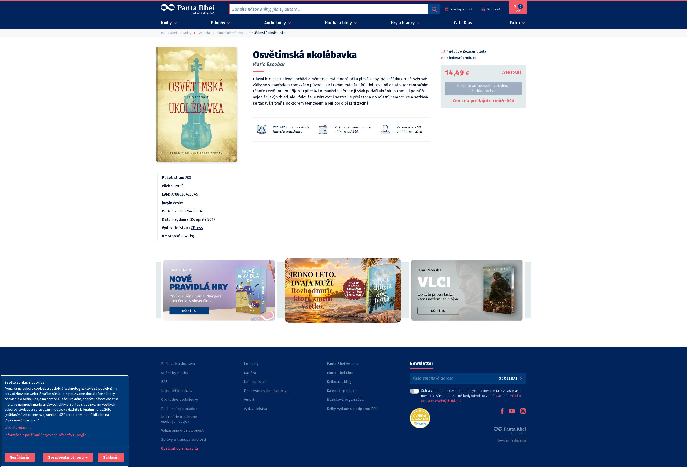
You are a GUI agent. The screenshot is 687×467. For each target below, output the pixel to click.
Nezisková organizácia (345, 399)
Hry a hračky (403, 22)
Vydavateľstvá (255, 408)
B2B (164, 381)
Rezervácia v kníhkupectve (266, 390)
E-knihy (218, 22)
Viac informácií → (18, 427)
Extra (515, 22)
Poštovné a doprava (178, 363)
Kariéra (250, 372)
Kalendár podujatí (342, 390)
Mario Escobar (269, 64)
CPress (197, 228)
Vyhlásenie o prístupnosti (182, 430)
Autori (249, 399)
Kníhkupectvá (255, 381)
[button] (20, 457)
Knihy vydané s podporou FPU (352, 408)
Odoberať (509, 378)
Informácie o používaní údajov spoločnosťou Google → (47, 435)
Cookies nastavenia (511, 440)
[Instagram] (523, 411)
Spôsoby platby (174, 372)
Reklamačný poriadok (179, 408)
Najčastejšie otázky (176, 390)
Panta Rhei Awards (342, 363)
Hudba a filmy (339, 22)
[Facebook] (502, 411)
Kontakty (251, 363)
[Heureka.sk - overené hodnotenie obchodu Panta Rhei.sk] (420, 417)
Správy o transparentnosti (184, 439)
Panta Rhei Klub (340, 372)
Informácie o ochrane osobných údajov (179, 419)
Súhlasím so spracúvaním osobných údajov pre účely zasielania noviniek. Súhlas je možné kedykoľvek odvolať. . (471, 396)
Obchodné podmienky (179, 399)
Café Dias (463, 22)
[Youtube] (512, 411)
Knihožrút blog (339, 381)
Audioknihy (275, 22)
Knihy (167, 22)
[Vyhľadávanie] (434, 9)
